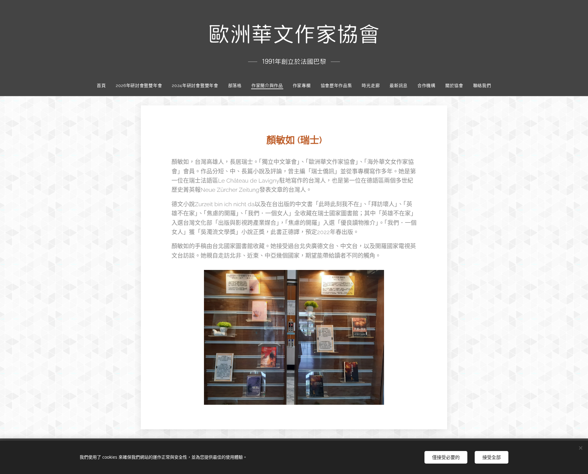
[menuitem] (104, 85)
